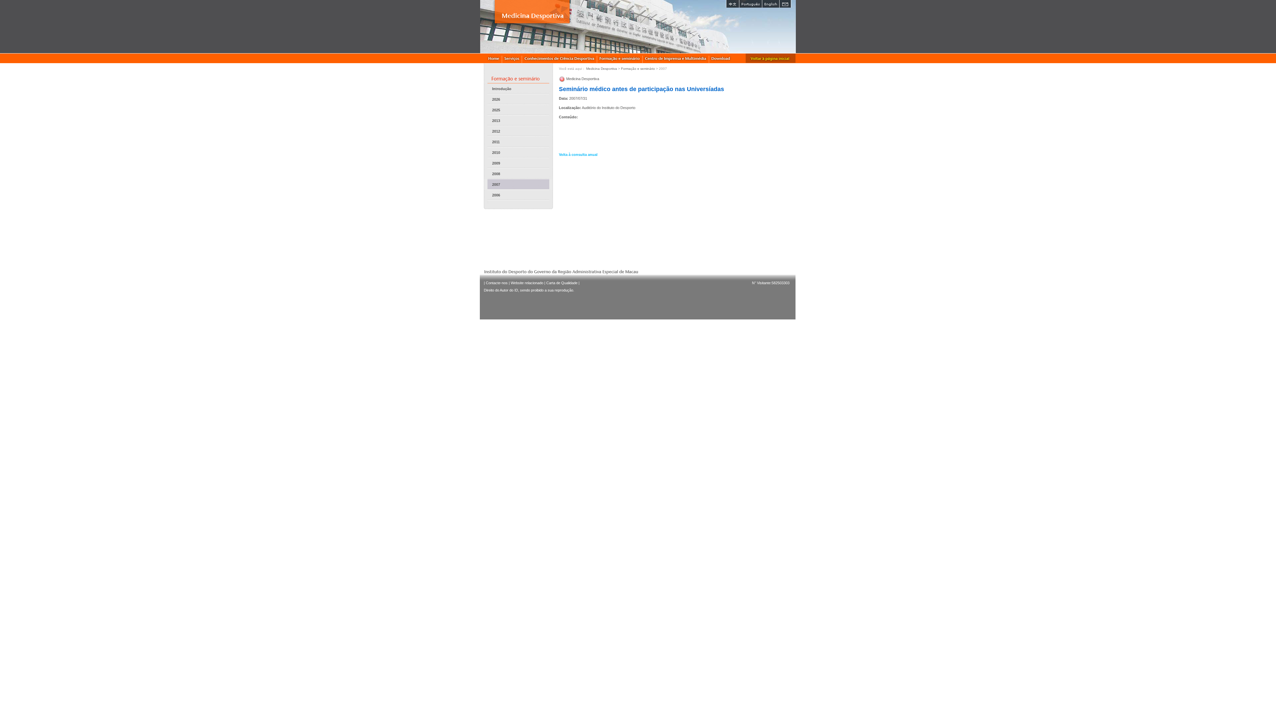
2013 (496, 121)
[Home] (493, 58)
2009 (496, 163)
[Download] (721, 58)
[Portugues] (750, 4)
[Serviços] (512, 58)
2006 (496, 195)
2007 (496, 184)
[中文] (732, 4)
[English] (770, 4)
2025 (496, 110)
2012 (496, 131)
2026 (496, 99)
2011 (496, 142)
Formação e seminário (638, 68)
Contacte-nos (497, 283)
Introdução (501, 89)
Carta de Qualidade (562, 283)
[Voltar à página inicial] (771, 58)
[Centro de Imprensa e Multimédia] (676, 58)
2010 (496, 153)
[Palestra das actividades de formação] (620, 58)
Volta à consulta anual (578, 155)
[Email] (785, 4)
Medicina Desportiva (601, 68)
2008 (496, 174)
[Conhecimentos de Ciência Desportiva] (559, 58)
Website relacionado (527, 283)
